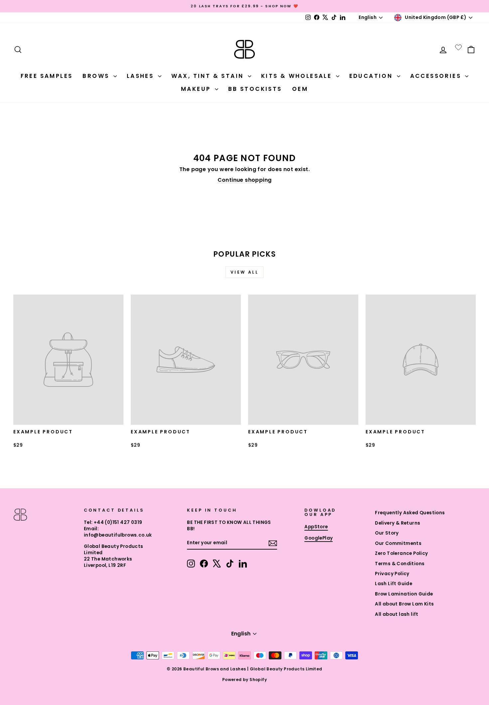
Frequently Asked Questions (410, 513)
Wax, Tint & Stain (208, 76)
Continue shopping (245, 180)
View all (245, 272)
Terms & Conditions (399, 564)
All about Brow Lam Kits (404, 604)
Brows (96, 76)
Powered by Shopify (244, 679)
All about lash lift (396, 614)
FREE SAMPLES (47, 76)
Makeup (197, 89)
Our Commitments (398, 543)
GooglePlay (318, 538)
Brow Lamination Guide (404, 594)
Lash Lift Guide (393, 584)
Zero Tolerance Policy (401, 553)
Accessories (437, 76)
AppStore (316, 527)
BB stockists (255, 89)
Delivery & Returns (397, 523)
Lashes (141, 76)
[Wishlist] (458, 47)
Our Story (387, 533)
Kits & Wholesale (297, 76)
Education (372, 76)
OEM (300, 89)
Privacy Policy (392, 574)
